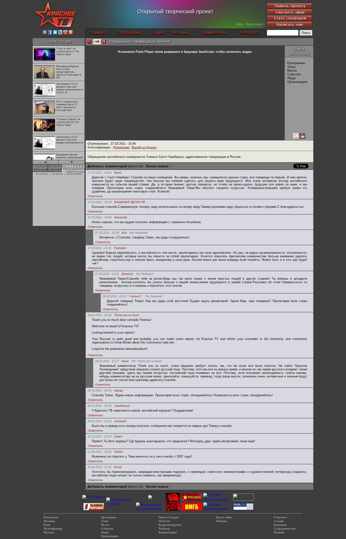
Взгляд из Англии (144, 147)
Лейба (118, 451)
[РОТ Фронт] (93, 497)
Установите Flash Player (136, 51)
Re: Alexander (139, 232)
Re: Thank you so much (147, 361)
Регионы (164, 528)
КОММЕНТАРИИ (214, 33)
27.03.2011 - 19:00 (100, 172)
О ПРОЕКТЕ (250, 33)
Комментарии (168, 532)
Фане (117, 172)
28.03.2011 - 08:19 (100, 390)
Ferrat (117, 467)
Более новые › (158, 166)
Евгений (127, 274)
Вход (240, 24)
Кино (47, 525)
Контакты (280, 525)
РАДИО (158, 33)
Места (292, 70)
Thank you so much (126, 315)
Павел (118, 436)
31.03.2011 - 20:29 (100, 436)
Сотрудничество (285, 528)
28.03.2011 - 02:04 (100, 315)
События (294, 74)
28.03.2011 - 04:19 (115, 296)
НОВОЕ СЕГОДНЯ (58, 41)
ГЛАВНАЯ (98, 33)
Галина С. (136, 296)
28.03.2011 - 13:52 (100, 421)
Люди (291, 78)
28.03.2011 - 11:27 (107, 361)
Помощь (221, 521)
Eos (124, 232)
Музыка (49, 532)
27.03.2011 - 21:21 (100, 248)
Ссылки (279, 521)
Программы (296, 63)
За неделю (42, 173)
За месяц (57, 173)
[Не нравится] (89, 42)
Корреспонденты (170, 525)
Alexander (120, 217)
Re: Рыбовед (144, 274)
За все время (74, 173)
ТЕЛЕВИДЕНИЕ (129, 33)
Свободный (122, 406)
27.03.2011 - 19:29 (100, 202)
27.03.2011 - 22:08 (107, 232)
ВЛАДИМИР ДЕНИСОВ (129, 202)
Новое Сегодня (169, 517)
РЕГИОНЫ (181, 33)
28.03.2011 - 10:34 (100, 406)
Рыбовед (120, 248)
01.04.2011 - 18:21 (100, 451)
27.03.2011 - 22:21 (107, 274)
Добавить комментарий (107, 166)
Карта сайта (224, 517)
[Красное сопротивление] (217, 509)
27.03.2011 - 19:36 (100, 217)
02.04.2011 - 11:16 (99, 467)
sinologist (120, 421)
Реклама (279, 532)
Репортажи (121, 147)
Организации (297, 82)
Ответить (95, 196)
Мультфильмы (53, 528)
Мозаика (49, 521)
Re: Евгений (154, 296)
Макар (118, 390)
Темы (291, 67)
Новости (164, 521)
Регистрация (254, 24)
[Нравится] (104, 42)
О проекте (280, 517)
